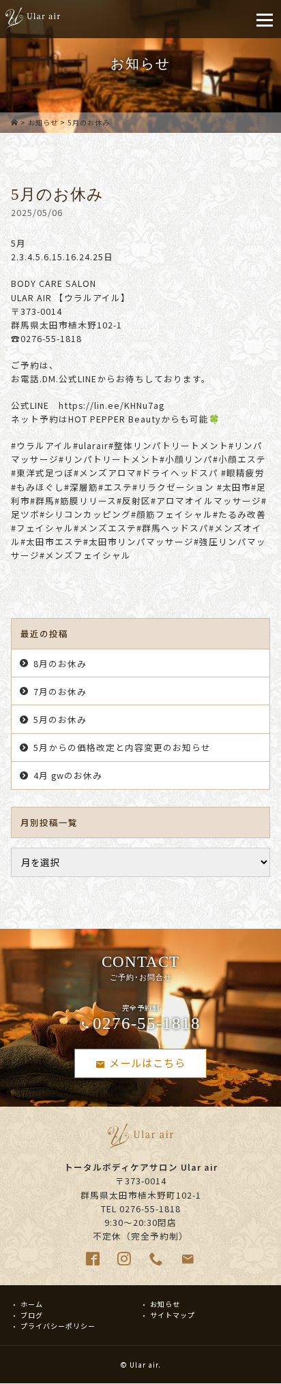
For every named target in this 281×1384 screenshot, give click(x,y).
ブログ (31, 1315)
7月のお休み (60, 691)
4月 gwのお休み (67, 775)
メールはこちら (147, 1062)
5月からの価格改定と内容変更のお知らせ (122, 747)
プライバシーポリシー (57, 1326)
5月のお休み (60, 719)
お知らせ (43, 122)
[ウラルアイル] (14, 122)
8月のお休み (60, 663)
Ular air (144, 1364)
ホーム (31, 1304)
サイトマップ (172, 1315)
